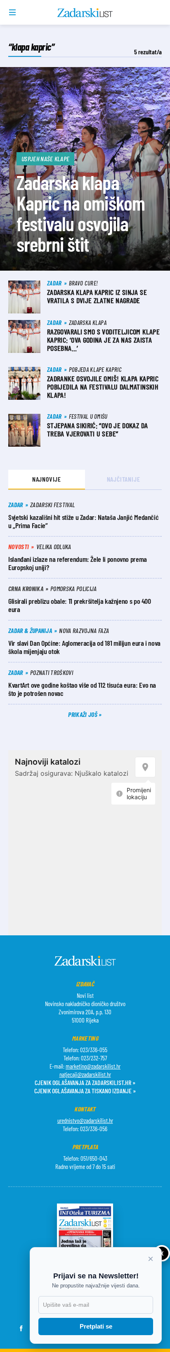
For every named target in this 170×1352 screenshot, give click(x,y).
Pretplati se (96, 1326)
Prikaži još (83, 714)
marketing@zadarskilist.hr (93, 1066)
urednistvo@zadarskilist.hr (85, 1120)
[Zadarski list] (85, 13)
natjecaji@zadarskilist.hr (85, 1074)
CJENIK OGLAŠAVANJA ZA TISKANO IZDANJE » (85, 1091)
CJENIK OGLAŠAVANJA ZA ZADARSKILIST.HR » (85, 1082)
